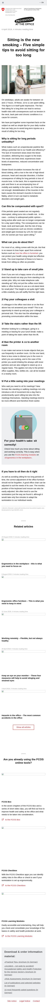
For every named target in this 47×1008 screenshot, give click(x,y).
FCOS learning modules (25, 455)
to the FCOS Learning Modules (18, 936)
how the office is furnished (26, 253)
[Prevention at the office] (23, 21)
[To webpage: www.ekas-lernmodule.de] (23, 904)
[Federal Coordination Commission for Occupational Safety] (23, 12)
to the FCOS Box (12, 820)
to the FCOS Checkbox (15, 885)
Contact (36, 1001)
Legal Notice (24, 1001)
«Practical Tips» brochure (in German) (21, 962)
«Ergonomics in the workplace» (18, 458)
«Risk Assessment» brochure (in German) (22, 979)
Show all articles (23, 727)
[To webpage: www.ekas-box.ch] (23, 785)
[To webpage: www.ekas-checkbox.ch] (23, 846)
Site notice (12, 1001)
